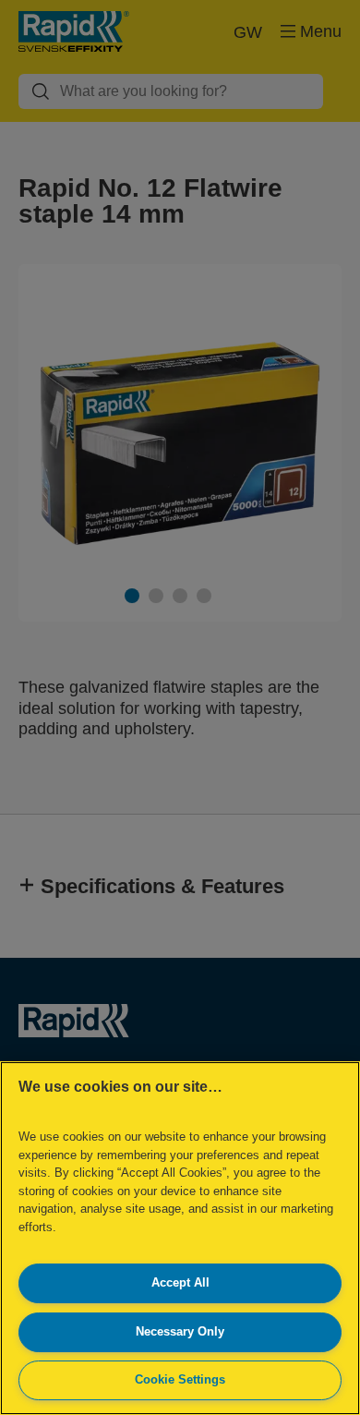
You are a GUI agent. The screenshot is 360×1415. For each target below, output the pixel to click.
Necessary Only (180, 1331)
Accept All (180, 1282)
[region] (180, 1238)
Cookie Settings (180, 1379)
